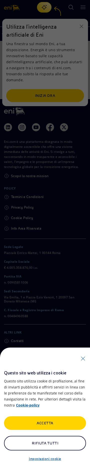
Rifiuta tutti (45, 443)
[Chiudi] (83, 359)
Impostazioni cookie (45, 459)
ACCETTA (45, 423)
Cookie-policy (28, 405)
